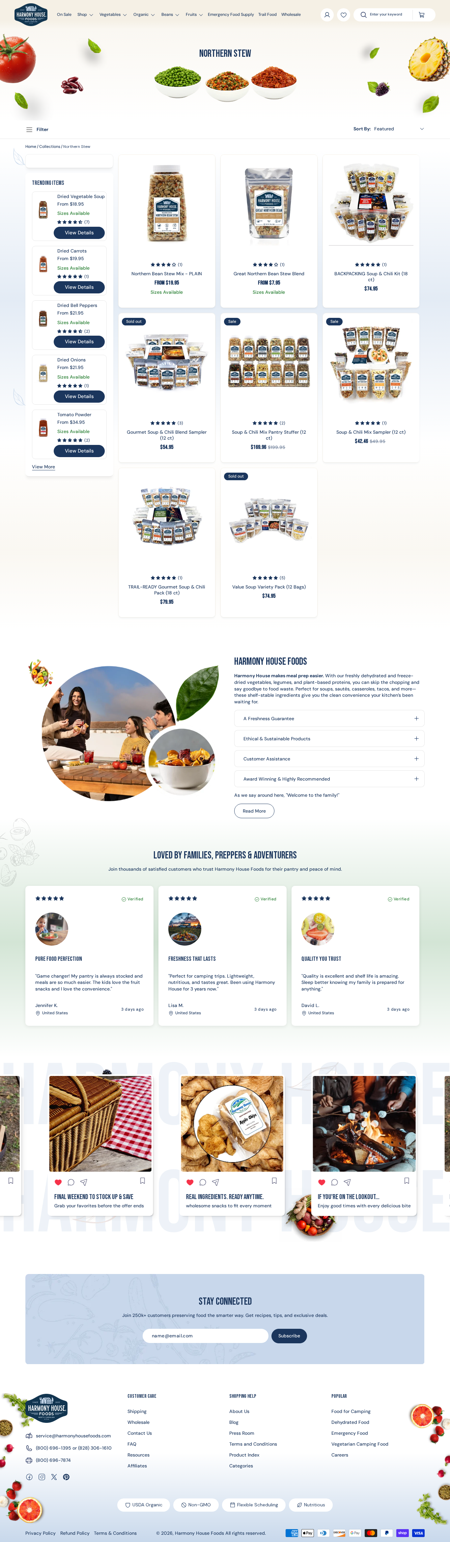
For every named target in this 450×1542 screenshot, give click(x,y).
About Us (239, 1411)
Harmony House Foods (199, 1533)
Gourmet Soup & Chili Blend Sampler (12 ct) (167, 435)
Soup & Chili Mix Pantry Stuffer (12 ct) (269, 435)
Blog (234, 1422)
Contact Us (139, 1433)
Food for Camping (351, 1411)
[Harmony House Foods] (46, 1408)
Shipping (137, 1411)
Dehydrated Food (350, 1422)
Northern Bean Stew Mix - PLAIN (167, 274)
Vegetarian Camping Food (359, 1444)
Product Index (244, 1455)
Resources (138, 1455)
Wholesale (138, 1422)
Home (30, 146)
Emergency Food (349, 1433)
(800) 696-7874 (53, 1460)
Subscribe (289, 1336)
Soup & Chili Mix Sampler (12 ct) (371, 432)
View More (43, 467)
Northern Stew (76, 146)
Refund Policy (75, 1533)
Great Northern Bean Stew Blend (269, 274)
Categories (241, 1466)
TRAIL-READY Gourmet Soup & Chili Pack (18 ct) (167, 590)
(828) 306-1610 (95, 1448)
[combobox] (387, 14)
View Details (79, 233)
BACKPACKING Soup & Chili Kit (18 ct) (371, 277)
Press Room (241, 1433)
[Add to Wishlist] (343, 14)
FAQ (131, 1444)
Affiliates (137, 1466)
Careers (339, 1455)
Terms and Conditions (253, 1444)
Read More (258, 813)
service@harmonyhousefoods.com (73, 1436)
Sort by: (362, 129)
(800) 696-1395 (53, 1448)
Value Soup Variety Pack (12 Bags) (269, 587)
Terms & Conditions (115, 1533)
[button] (82, 14)
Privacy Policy (40, 1533)
